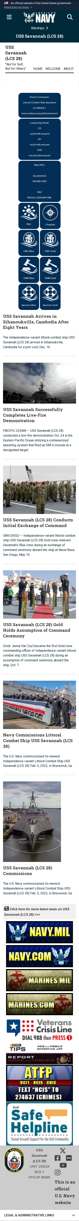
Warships (38, 28)
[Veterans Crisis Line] (39, 1028)
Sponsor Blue (28, 305)
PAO (29, 224)
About (69, 69)
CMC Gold (50, 251)
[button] (18, 7)
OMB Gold (50, 278)
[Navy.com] (39, 955)
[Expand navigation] (9, 17)
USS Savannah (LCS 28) (16, 52)
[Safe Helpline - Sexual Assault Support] (39, 1123)
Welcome (53, 69)
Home (37, 69)
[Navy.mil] (39, 931)
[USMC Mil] (39, 979)
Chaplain (50, 224)
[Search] (70, 17)
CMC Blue (28, 251)
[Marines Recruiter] (39, 1003)
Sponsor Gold (50, 305)
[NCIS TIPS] (39, 1052)
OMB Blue (28, 278)
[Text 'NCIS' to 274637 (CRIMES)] (39, 1082)
